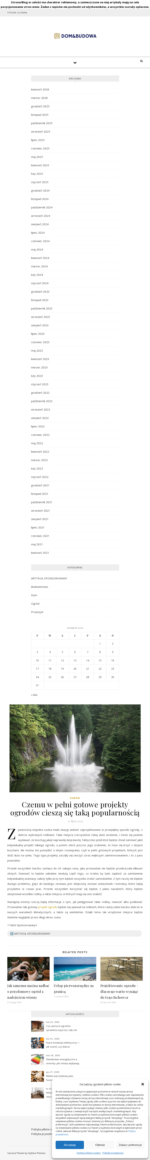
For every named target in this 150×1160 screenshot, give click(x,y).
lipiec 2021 (38, 527)
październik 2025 (41, 123)
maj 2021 (37, 544)
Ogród (35, 603)
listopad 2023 (39, 300)
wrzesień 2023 (40, 317)
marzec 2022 (39, 460)
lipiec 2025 (38, 140)
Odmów (100, 1144)
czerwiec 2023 (40, 342)
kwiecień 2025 (40, 165)
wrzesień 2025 (40, 131)
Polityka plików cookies (89, 1153)
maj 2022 (37, 443)
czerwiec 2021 (40, 536)
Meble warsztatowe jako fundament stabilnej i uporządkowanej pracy (59, 1078)
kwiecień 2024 (40, 258)
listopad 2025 (39, 114)
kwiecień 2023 (40, 359)
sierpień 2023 (40, 325)
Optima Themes (37, 1153)
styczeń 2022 (39, 477)
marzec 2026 (39, 98)
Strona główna (17, 12)
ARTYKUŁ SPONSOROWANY (49, 578)
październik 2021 (41, 502)
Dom (34, 595)
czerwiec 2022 (40, 435)
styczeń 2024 (39, 283)
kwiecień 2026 (40, 89)
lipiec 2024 (38, 232)
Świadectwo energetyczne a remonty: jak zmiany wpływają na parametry (62, 1062)
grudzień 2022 (40, 392)
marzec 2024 (39, 266)
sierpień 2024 (40, 224)
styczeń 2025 (39, 182)
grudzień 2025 (40, 106)
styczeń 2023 (39, 384)
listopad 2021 (39, 493)
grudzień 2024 (40, 190)
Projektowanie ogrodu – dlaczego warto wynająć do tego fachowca (119, 991)
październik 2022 (41, 401)
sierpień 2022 (40, 418)
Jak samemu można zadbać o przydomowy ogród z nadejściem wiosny (28, 991)
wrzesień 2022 (40, 409)
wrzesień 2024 (40, 216)
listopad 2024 (39, 199)
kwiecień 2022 (40, 451)
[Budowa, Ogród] (75, 36)
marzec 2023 (39, 367)
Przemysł (37, 612)
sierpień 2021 (40, 519)
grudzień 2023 (40, 291)
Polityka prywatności (113, 1153)
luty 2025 (37, 173)
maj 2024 (37, 249)
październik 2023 (41, 308)
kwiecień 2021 (40, 552)
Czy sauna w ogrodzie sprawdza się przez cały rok (61, 1028)
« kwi (34, 695)
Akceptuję (70, 1144)
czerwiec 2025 (40, 148)
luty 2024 (37, 274)
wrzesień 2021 (40, 510)
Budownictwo (39, 587)
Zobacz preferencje (130, 1144)
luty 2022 (37, 468)
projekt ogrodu (47, 907)
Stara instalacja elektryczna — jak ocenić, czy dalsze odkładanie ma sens (63, 1045)
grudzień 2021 (40, 485)
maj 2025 (37, 157)
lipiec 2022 (38, 426)
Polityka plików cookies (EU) (48, 1129)
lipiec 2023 (38, 333)
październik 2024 (41, 207)
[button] (143, 1084)
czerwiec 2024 (40, 241)
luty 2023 (37, 376)
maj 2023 (37, 350)
